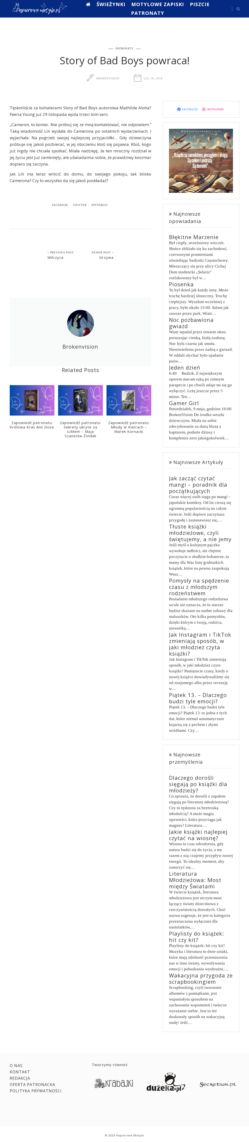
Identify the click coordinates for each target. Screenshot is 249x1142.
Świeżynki (111, 4)
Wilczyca (55, 257)
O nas (16, 1065)
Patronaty (147, 13)
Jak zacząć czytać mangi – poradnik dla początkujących (198, 484)
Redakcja (20, 1078)
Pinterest (99, 205)
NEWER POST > (103, 252)
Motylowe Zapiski (157, 4)
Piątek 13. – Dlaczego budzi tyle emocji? (198, 698)
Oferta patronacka (32, 1084)
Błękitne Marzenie (194, 237)
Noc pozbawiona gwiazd (191, 323)
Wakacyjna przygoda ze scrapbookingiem (201, 978)
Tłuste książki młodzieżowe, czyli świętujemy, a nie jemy (200, 533)
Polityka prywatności (36, 1091)
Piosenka (181, 284)
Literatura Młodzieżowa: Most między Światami (195, 880)
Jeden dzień (184, 367)
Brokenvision (107, 78)
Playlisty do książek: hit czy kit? (196, 936)
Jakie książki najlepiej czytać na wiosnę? (198, 835)
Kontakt (20, 1072)
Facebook (60, 205)
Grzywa (106, 257)
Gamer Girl (184, 403)
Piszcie (200, 4)
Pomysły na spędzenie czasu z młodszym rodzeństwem (199, 587)
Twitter (80, 205)
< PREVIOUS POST (60, 252)
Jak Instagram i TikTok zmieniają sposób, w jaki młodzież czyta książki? (200, 644)
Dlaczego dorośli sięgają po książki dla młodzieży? (198, 784)
